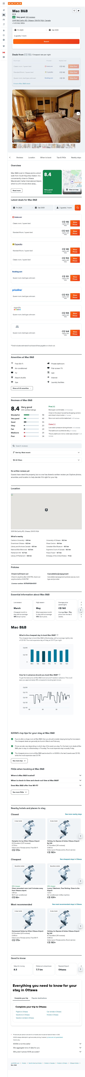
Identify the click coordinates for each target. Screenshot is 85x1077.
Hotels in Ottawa (52, 1015)
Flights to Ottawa (22, 1012)
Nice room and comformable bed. (64, 418)
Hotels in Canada (49, 1063)
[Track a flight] (4, 35)
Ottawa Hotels (74, 1063)
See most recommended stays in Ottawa (67, 904)
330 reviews (30, 17)
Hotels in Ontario (62, 1063)
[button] (3, 3)
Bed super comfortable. (61, 410)
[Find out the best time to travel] (4, 40)
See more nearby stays (73, 814)
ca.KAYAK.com (15, 1063)
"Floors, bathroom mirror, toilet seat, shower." (65, 435)
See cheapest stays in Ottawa (71, 859)
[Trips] (4, 46)
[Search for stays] (4, 15)
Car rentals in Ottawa (54, 1012)
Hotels (24, 1063)
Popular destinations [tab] (39, 998)
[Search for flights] (4, 10)
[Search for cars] (4, 19)
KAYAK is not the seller (21, 1044)
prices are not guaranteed (55, 1037)
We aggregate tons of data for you (26, 1048)
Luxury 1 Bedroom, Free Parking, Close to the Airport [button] (63, 889)
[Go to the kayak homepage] (15, 3)
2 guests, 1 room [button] (20, 36)
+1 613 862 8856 (18, 23)
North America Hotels (35, 1063)
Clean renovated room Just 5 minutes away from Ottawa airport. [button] (27, 889)
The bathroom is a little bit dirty (62, 431)
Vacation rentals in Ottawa (25, 1018)
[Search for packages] (4, 24)
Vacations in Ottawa (22, 1015)
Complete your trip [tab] (21, 998)
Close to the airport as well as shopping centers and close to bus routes (65, 414)
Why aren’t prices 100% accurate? (26, 1052)
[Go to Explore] (4, 30)
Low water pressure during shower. (64, 428)
